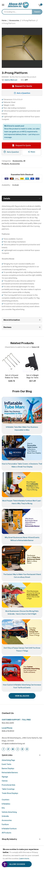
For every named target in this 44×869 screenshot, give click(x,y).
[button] (11, 369)
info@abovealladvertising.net (13, 743)
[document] (22, 857)
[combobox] (22, 11)
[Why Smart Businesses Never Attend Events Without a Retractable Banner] (22, 521)
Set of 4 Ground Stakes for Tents (11, 376)
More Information (12, 320)
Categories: (6, 161)
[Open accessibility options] (5, 864)
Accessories (14, 20)
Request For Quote (23, 145)
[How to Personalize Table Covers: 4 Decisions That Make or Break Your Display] (22, 447)
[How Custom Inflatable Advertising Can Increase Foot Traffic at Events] (22, 668)
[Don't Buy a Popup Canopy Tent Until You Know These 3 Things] (22, 631)
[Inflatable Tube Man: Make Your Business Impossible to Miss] (22, 410)
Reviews (7, 327)
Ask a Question (13, 152)
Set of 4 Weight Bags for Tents (32, 376)
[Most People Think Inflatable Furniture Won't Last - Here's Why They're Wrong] (22, 484)
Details (7, 198)
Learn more (24, 858)
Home (4, 20)
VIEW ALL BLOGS (22, 696)
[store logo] (18, 5)
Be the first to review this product (23, 77)
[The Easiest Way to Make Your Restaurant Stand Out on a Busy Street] (22, 558)
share (33, 152)
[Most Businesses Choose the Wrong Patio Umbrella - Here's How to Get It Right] (22, 595)
